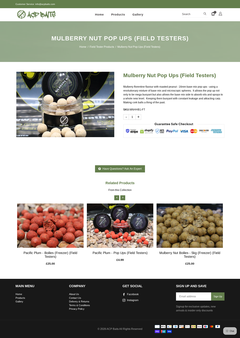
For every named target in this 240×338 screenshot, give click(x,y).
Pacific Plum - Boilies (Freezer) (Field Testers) (50, 254)
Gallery (137, 14)
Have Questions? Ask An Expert (122, 168)
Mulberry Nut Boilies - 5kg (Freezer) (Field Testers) (189, 254)
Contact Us (75, 297)
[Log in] (220, 14)
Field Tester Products (102, 46)
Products (118, 14)
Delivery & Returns (79, 301)
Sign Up (218, 296)
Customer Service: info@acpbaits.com (35, 4)
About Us (74, 294)
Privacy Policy (76, 308)
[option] (65, 104)
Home (99, 14)
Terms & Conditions (79, 305)
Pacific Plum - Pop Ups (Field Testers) (120, 253)
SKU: (126, 109)
